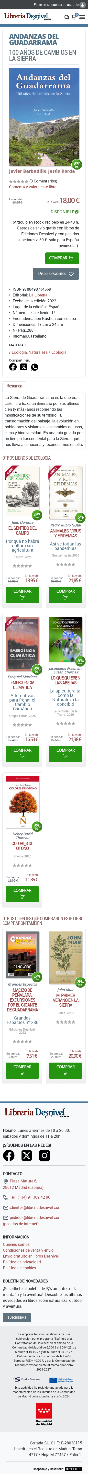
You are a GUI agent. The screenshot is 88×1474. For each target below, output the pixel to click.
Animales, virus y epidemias (65, 533)
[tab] (14, 387)
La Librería (38, 295)
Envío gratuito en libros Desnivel (31, 1256)
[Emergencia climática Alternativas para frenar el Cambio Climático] (22, 644)
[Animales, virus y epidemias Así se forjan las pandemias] (65, 492)
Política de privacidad (22, 1262)
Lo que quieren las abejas (65, 680)
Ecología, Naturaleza (30, 352)
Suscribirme (17, 1317)
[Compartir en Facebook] (13, 366)
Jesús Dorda (61, 171)
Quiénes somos (16, 1244)
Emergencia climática (22, 685)
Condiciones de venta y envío (28, 1250)
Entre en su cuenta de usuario (56, 4)
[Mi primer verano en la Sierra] (65, 957)
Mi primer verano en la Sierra (65, 1000)
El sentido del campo (22, 530)
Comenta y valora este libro (32, 187)
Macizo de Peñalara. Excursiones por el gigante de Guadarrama (22, 1000)
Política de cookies (19, 1267)
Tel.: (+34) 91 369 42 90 (29, 1197)
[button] (66, 16)
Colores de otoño (22, 846)
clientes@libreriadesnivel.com (35, 1207)
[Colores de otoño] (22, 802)
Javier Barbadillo (27, 171)
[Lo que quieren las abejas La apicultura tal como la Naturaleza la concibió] (65, 640)
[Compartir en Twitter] (24, 366)
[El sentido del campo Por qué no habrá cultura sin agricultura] (22, 491)
